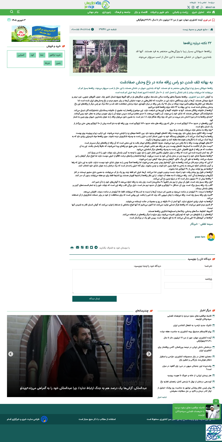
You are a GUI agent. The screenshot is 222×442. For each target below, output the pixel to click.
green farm (200, 237)
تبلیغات (193, 2)
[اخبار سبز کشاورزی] (97, 4)
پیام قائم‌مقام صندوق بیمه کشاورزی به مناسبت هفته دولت (185, 331)
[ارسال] (77, 248)
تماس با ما (202, 2)
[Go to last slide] (148, 354)
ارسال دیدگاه (94, 298)
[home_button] (211, 29)
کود (33, 55)
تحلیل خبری (198, 12)
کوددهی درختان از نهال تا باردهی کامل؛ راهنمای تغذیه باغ (185, 381)
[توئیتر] (188, 7)
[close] (216, 401)
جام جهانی (93, 12)
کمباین (21, 55)
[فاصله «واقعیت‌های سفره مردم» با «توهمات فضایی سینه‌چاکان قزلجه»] (213, 411)
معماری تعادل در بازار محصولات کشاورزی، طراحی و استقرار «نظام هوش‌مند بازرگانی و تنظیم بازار (185, 358)
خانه (209, 12)
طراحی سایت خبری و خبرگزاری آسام (23, 419)
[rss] (201, 7)
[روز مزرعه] (36, 34)
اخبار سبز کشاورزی (168, 419)
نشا (42, 55)
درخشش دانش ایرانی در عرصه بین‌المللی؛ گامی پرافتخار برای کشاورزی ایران (167, 21)
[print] (72, 248)
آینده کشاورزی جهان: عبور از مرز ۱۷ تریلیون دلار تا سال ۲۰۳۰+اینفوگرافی (169, 18)
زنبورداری (107, 12)
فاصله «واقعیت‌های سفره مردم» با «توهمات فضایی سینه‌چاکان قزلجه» (189, 411)
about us (210, 7)
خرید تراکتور (55, 55)
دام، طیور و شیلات (160, 12)
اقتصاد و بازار (140, 12)
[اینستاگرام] (193, 7)
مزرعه (48, 63)
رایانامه (208, 279)
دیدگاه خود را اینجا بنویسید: (147, 266)
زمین (58, 63)
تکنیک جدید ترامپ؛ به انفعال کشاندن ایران (192, 325)
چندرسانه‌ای (142, 311)
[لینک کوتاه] (82, 248)
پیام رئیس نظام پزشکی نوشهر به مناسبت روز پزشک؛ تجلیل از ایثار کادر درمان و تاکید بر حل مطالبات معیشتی (184, 389)
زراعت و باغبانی (181, 12)
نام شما (208, 266)
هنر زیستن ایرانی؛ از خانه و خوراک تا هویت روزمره (189, 375)
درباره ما (211, 2)
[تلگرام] (197, 7)
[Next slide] (10, 354)
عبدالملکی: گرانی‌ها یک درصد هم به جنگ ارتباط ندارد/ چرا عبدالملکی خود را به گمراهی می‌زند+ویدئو (83, 388)
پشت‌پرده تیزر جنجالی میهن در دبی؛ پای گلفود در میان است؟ (186, 368)
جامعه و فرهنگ (123, 12)
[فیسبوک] (87, 248)
